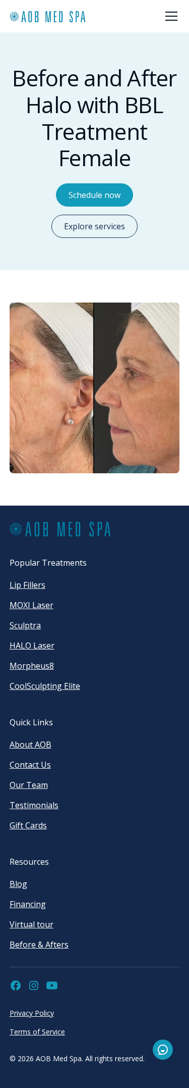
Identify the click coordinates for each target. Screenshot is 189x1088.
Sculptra (25, 625)
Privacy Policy (32, 1013)
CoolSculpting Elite (45, 685)
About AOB (30, 744)
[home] (47, 16)
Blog (18, 883)
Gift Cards (28, 825)
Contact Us (30, 764)
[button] (169, 16)
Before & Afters (39, 944)
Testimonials (34, 805)
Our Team (29, 784)
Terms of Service (37, 1031)
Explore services (94, 226)
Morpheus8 (32, 665)
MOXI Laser (31, 605)
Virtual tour (31, 924)
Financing (28, 904)
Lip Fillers (27, 584)
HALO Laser (32, 645)
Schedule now (94, 195)
